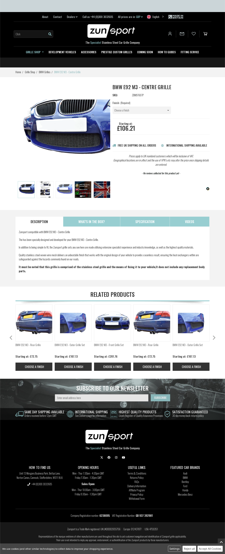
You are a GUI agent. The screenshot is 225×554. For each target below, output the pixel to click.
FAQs (136, 482)
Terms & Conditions (136, 473)
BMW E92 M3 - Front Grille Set (109, 345)
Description (39, 221)
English (156, 17)
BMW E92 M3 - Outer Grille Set (70, 345)
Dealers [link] (71, 17)
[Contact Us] (182, 34)
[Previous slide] (11, 337)
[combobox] (155, 17)
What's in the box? (91, 221)
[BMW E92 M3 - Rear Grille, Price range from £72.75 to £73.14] (34, 323)
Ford (185, 486)
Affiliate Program (137, 490)
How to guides (167, 52)
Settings (174, 549)
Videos (189, 221)
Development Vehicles (62, 52)
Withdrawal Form (137, 498)
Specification (145, 221)
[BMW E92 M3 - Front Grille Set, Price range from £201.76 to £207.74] (112, 323)
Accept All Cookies (210, 549)
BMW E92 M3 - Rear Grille (28, 345)
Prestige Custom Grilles (116, 52)
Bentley (185, 482)
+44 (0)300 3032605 (41, 484)
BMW (185, 478)
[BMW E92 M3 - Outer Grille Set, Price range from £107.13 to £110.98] (73, 323)
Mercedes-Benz (185, 494)
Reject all (189, 549)
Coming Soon (145, 52)
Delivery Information (136, 486)
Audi (185, 473)
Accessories (88, 52)
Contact (57, 17)
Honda (185, 490)
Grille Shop (33, 52)
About (45, 17)
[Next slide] (108, 190)
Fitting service (190, 52)
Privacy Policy (136, 494)
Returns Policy (136, 478)
